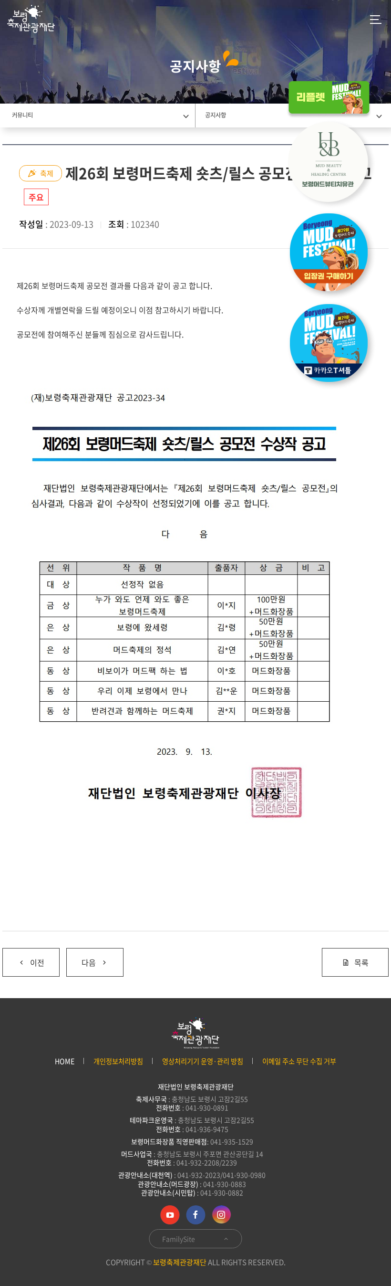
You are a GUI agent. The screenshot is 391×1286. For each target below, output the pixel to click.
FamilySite (179, 1239)
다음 (81, 958)
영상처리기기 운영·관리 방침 (202, 1061)
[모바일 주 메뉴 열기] (375, 19)
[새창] (333, 164)
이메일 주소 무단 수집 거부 (299, 1061)
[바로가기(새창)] (333, 345)
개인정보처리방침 (118, 1061)
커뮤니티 (22, 115)
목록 (361, 962)
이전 (23, 958)
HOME (64, 1061)
